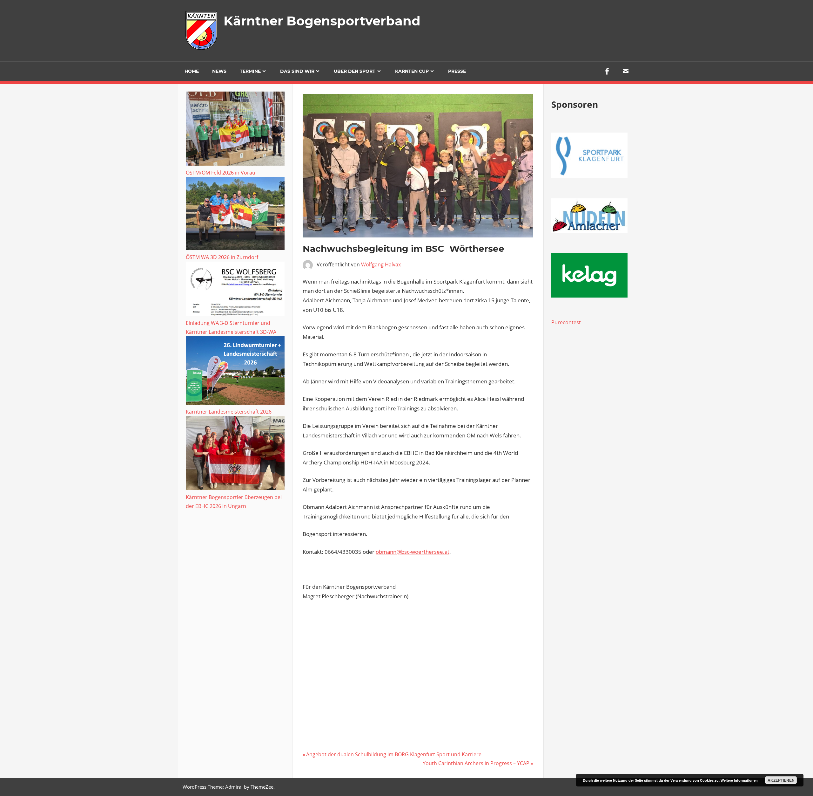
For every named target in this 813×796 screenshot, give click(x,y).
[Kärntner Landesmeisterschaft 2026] (235, 371)
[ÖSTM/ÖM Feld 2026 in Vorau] (235, 130)
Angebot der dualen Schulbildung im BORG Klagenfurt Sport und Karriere (393, 754)
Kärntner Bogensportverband (322, 21)
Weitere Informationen (739, 780)
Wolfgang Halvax (381, 264)
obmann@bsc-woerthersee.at (412, 551)
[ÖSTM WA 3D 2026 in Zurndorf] (235, 215)
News (219, 71)
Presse (457, 71)
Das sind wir (297, 71)
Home (192, 71)
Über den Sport (354, 71)
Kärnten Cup (412, 71)
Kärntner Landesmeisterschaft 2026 (229, 411)
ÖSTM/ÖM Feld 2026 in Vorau (220, 172)
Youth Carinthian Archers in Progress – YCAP (476, 763)
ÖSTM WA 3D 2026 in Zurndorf (222, 257)
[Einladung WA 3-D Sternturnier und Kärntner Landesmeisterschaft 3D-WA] (235, 290)
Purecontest (566, 322)
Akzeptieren (781, 780)
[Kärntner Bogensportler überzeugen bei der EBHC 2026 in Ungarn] (235, 454)
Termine (250, 71)
